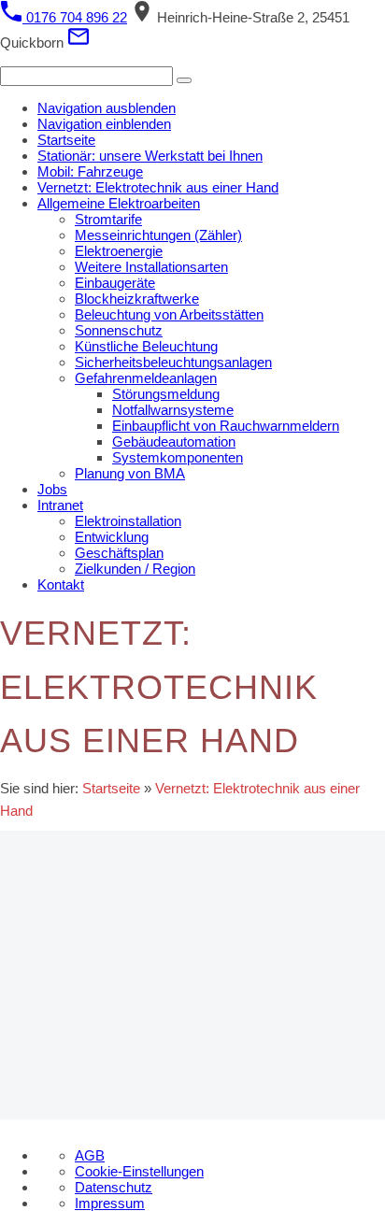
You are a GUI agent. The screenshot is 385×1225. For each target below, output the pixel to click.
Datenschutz (113, 1187)
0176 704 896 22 (74, 17)
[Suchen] (184, 80)
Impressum (110, 1203)
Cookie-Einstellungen (139, 1171)
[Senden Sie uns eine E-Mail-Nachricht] (78, 42)
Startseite (111, 788)
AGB (90, 1155)
